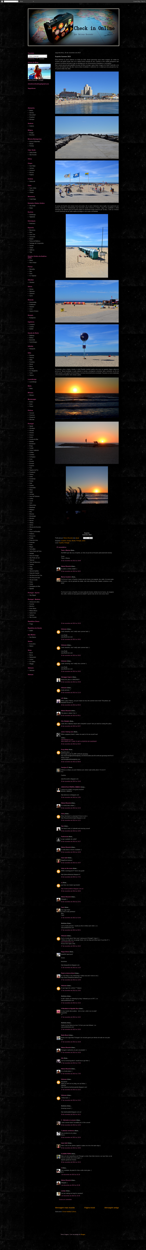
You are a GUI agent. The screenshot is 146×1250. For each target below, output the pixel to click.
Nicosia (31, 172)
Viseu (31, 582)
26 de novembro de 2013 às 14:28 (71, 852)
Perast (31, 406)
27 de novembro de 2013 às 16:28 (71, 1042)
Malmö (31, 646)
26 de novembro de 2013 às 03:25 (71, 744)
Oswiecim (32, 417)
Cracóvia (31, 415)
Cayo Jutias (32, 188)
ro (61, 882)
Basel (31, 652)
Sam (62, 826)
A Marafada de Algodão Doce (70, 1008)
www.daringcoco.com (67, 739)
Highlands (32, 217)
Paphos (31, 174)
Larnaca (31, 168)
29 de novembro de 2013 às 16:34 (71, 1137)
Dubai (31, 208)
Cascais (31, 413)
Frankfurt (32, 117)
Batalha (31, 441)
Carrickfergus (33, 342)
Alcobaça (32, 428)
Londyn (63, 1191)
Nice (30, 271)
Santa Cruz (32, 613)
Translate (41, 58)
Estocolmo (32, 644)
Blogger (83, 1234)
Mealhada (32, 507)
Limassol (32, 170)
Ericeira (31, 461)
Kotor (30, 404)
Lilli (62, 698)
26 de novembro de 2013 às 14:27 (71, 841)
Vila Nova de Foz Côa (35, 575)
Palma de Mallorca (34, 241)
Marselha (32, 269)
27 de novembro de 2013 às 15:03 (71, 1029)
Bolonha (31, 355)
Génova (31, 357)
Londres (31, 326)
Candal (31, 448)
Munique (31, 119)
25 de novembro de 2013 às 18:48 (71, 560)
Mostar (31, 143)
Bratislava (32, 223)
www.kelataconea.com (67, 942)
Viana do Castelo (34, 573)
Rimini (31, 364)
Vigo (30, 252)
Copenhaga (32, 199)
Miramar (31, 514)
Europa (69, 540)
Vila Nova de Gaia (34, 577)
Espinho (63, 540)
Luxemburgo (32, 382)
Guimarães (32, 487)
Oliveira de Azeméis (35, 527)
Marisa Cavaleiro (66, 577)
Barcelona (32, 230)
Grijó (30, 483)
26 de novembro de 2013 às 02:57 (71, 726)
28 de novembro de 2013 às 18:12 (71, 1114)
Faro (30, 468)
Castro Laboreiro (34, 450)
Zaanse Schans (33, 311)
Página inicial (89, 1208)
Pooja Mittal (64, 749)
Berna (31, 655)
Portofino (32, 362)
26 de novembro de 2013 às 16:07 (71, 862)
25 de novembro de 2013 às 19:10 (71, 623)
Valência (31, 250)
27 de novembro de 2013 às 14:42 (71, 1017)
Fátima (31, 474)
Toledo (31, 247)
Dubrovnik (32, 181)
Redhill (31, 329)
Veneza (31, 375)
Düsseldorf (32, 115)
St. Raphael (32, 275)
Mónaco (31, 395)
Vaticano (31, 670)
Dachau (31, 112)
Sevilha (31, 245)
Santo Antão (32, 152)
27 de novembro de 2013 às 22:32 (71, 1089)
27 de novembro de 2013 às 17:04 (71, 1063)
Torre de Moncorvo (34, 562)
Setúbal (31, 553)
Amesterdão (32, 302)
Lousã (31, 500)
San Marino (32, 637)
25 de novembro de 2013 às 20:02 (71, 639)
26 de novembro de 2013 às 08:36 (71, 761)
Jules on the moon (67, 868)
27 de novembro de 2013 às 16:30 (71, 1052)
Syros (31, 295)
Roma (31, 366)
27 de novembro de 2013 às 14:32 (71, 1003)
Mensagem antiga (111, 1208)
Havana (31, 190)
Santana (31, 615)
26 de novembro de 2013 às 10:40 (71, 781)
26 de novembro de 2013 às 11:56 (71, 797)
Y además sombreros (67, 1130)
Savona (31, 368)
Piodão (31, 538)
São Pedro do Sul (34, 558)
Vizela (31, 584)
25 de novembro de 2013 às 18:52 (71, 571)
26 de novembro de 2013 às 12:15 (71, 808)
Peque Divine (65, 951)
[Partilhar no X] (88, 538)
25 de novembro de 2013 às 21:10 (71, 692)
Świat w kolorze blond (68, 973)
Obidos (31, 522)
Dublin (31, 630)
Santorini (31, 293)
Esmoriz (31, 463)
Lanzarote (32, 236)
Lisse (30, 309)
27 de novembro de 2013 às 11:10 (71, 967)
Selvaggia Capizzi (66, 677)
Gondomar (32, 479)
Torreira (31, 564)
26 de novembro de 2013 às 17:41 (71, 877)
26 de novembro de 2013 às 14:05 (71, 831)
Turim (31, 373)
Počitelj (31, 146)
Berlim (31, 110)
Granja (31, 481)
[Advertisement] (65, 1223)
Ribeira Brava (33, 610)
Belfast (31, 337)
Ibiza (30, 232)
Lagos (31, 492)
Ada (62, 1058)
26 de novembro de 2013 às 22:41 (71, 901)
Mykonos (32, 291)
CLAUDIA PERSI (66, 1153)
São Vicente (32, 154)
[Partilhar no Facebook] (90, 538)
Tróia (30, 566)
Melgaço (31, 509)
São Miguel (32, 595)
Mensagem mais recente (65, 1208)
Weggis (31, 663)
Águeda (31, 588)
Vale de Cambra (34, 571)
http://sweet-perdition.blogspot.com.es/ (72, 888)
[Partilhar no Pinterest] (92, 538)
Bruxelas (31, 135)
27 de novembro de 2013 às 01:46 (71, 917)
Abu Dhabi (32, 205)
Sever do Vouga (34, 555)
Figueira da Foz (33, 470)
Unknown (64, 629)
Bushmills (32, 340)
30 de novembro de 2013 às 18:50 (71, 1148)
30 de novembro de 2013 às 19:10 (71, 1162)
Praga (31, 624)
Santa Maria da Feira (35, 551)
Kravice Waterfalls (34, 141)
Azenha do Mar (33, 439)
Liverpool (32, 324)
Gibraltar (31, 282)
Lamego (31, 494)
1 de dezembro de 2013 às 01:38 (70, 1185)
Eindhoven (32, 304)
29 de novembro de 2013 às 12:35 (71, 1125)
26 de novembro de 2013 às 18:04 (71, 891)
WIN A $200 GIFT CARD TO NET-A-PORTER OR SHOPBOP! (79, 741)
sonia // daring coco (67, 732)
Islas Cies (32, 234)
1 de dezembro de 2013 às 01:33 (70, 1174)
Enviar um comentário (65, 1199)
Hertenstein (32, 657)
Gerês (31, 476)
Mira (30, 511)
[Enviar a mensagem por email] (84, 538)
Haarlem (31, 306)
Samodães (32, 549)
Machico (31, 606)
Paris (30, 273)
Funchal (31, 604)
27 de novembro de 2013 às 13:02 (71, 990)
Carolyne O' (64, 767)
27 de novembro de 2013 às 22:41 (71, 1100)
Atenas (31, 289)
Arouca (31, 435)
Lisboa (31, 498)
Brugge (31, 132)
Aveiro (31, 437)
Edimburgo (32, 214)
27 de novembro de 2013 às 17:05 (71, 1073)
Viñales (31, 192)
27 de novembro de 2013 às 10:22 (71, 946)
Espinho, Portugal (64, 542)
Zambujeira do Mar (34, 586)
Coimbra (31, 454)
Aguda (31, 426)
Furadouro (32, 472)
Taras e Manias (65, 550)
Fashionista (64, 836)
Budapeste (32, 317)
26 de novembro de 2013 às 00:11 (71, 715)
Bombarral (32, 443)
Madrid (31, 239)
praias (83, 540)
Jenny (63, 813)
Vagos (31, 569)
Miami (31, 260)
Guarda (31, 485)
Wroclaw (31, 419)
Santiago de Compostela (36, 243)
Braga (31, 446)
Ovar (30, 529)
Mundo (74, 540)
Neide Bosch (65, 1035)
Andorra (31, 126)
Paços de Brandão (34, 531)
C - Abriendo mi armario (68, 1120)
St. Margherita (33, 371)
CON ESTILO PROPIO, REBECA (71, 787)
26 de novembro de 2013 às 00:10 (71, 705)
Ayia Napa (32, 166)
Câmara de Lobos (34, 602)
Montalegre (32, 516)
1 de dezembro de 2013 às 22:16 (70, 1195)
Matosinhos (32, 505)
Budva (31, 402)
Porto (30, 544)
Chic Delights (65, 721)
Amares (31, 432)
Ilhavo (31, 490)
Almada (31, 430)
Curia (30, 459)
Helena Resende (66, 566)
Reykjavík (32, 348)
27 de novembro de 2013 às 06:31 (71, 930)
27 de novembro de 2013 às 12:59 (71, 980)
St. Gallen (32, 661)
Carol (62, 907)
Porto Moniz (32, 608)
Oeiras (31, 525)
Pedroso (31, 533)
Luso (30, 503)
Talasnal (31, 560)
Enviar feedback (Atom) (69, 1211)
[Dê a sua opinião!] (86, 538)
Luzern (31, 659)
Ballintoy (31, 335)
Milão (30, 360)
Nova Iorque (32, 262)
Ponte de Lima (33, 540)
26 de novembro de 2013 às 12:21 (71, 820)
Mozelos (31, 518)
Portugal (78, 540)
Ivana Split (64, 857)
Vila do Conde (33, 580)
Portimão (32, 542)
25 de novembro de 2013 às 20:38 (71, 682)
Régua (31, 547)
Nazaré (31, 520)
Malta (31, 388)
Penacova (32, 536)
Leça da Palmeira (34, 496)
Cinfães (31, 452)
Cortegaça (32, 457)
